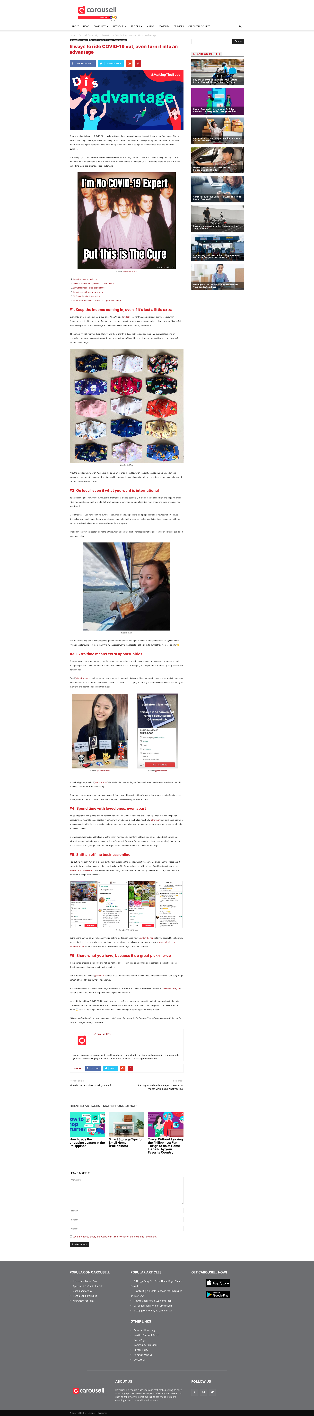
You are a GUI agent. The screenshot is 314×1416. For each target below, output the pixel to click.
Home (72, 35)
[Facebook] (194, 1392)
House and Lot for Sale (85, 1281)
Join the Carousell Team (146, 1335)
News (86, 26)
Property (163, 26)
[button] (240, 26)
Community (100, 26)
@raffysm (155, 820)
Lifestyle (118, 26)
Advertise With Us (143, 1354)
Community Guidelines (145, 1344)
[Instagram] (203, 1392)
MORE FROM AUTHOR (119, 1106)
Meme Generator (130, 271)
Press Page (140, 1340)
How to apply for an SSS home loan (153, 1300)
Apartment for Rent (83, 1300)
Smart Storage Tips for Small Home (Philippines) (126, 1142)
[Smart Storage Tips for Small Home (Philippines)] (126, 1124)
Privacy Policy (141, 1349)
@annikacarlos (161, 771)
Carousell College (199, 26)
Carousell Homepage (145, 1330)
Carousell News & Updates (116, 40)
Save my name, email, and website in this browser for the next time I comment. (114, 1236)
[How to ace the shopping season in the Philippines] (87, 1124)
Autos (150, 26)
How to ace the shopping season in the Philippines (87, 1142)
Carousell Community (88, 35)
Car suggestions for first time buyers (153, 1305)
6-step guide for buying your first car (153, 1310)
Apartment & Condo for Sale (88, 1286)
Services (179, 26)
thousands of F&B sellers (81, 870)
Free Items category (171, 988)
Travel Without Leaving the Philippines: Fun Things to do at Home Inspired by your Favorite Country (165, 1145)
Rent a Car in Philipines (85, 1295)
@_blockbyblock (82, 678)
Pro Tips (135, 26)
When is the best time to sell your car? (90, 1085)
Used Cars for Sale (83, 1290)
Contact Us (140, 1359)
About (75, 26)
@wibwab (99, 975)
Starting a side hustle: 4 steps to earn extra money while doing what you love (160, 1087)
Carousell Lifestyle (97, 40)
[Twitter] (212, 1392)
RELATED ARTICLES (85, 1106)
